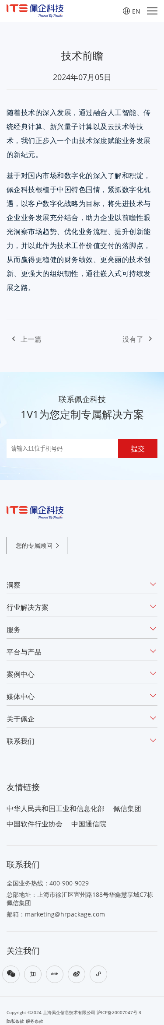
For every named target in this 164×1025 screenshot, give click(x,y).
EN (136, 11)
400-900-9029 (69, 883)
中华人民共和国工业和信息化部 (56, 808)
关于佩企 (21, 719)
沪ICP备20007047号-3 (119, 1012)
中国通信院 (88, 824)
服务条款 (34, 1021)
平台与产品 (24, 652)
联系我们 (21, 741)
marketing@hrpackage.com (65, 914)
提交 (138, 449)
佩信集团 (127, 808)
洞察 (14, 585)
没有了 (132, 339)
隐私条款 (15, 1021)
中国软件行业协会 (35, 824)
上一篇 (31, 339)
